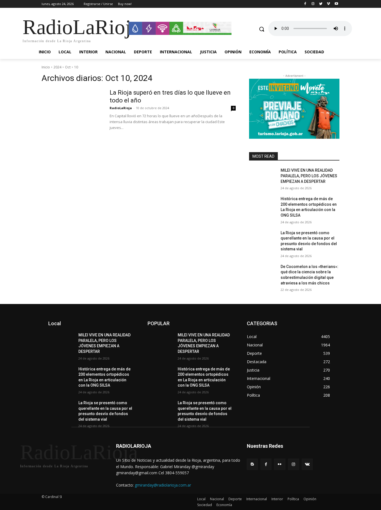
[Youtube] (336, 4)
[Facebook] (305, 4)
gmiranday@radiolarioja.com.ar (163, 485)
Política (293, 499)
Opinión (309, 499)
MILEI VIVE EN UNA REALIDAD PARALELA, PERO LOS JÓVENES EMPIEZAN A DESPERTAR (309, 175)
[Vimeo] (328, 4)
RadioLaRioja (121, 108)
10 (76, 67)
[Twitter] (321, 4)
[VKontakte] (307, 464)
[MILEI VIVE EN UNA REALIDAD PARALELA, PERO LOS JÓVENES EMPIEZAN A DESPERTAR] (262, 177)
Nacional (217, 499)
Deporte (235, 499)
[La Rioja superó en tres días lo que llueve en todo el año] (72, 110)
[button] (261, 29)
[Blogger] (252, 464)
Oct (68, 67)
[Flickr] (279, 464)
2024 (57, 67)
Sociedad (204, 504)
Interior (277, 499)
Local (201, 499)
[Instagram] (313, 4)
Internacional (256, 499)
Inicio (46, 67)
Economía (224, 504)
